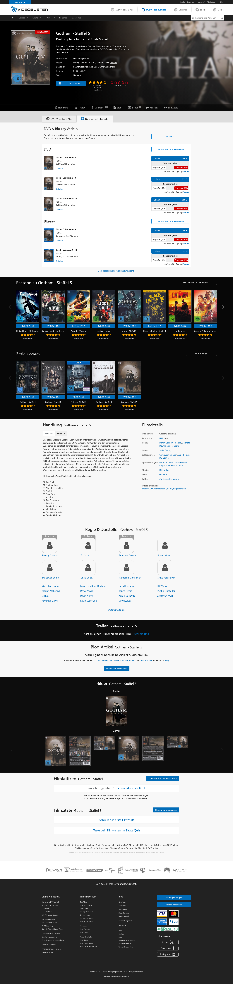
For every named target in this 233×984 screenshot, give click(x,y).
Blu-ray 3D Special (125, 921)
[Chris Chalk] (88, 567)
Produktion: (61, 58)
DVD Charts (84, 908)
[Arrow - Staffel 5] (129, 306)
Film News (122, 902)
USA (75, 58)
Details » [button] (59, 168)
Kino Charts (84, 932)
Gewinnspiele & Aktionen (51, 934)
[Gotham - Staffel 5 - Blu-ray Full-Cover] (177, 751)
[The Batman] (179, 306)
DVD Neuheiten (86, 905)
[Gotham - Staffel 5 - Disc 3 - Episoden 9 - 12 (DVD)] (49, 204)
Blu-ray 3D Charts (86, 921)
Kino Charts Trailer (86, 943)
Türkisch (181, 465)
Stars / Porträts (124, 913)
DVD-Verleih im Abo (124, 9)
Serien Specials (124, 916)
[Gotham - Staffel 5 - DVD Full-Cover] (104, 751)
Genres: (59, 70)
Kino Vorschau (85, 929)
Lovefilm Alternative (49, 944)
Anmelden (20, 2)
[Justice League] (103, 306)
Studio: (145, 470)
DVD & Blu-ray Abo (48, 919)
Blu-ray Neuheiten (86, 912)
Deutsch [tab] (49, 433)
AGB (120, 937)
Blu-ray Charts (85, 915)
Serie (75, 70)
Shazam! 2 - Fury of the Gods (205, 331)
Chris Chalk (104, 66)
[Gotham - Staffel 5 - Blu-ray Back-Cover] (153, 751)
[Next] (223, 307)
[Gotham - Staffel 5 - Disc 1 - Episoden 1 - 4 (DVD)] (49, 163)
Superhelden (184, 454)
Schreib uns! (142, 634)
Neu (48, 17)
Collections (119, 660)
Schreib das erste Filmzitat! (116, 820)
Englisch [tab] (61, 433)
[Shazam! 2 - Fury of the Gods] (205, 306)
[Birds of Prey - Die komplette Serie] (27, 306)
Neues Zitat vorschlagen (166, 810)
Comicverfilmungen (168, 454)
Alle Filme (76, 17)
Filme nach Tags (47, 952)
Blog (220, 9)
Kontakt (121, 934)
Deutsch (163, 462)
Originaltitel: (147, 433)
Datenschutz (107, 971)
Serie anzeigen (201, 353)
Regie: (59, 62)
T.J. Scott (91, 62)
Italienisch (172, 465)
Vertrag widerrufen (174, 904)
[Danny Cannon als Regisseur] (49, 545)
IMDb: (145, 479)
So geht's (63, 17)
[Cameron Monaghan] (126, 567)
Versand (186, 171)
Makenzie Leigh (91, 66)
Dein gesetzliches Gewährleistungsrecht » (116, 270)
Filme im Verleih (88, 896)
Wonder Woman (78, 331)
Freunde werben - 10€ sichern (53, 940)
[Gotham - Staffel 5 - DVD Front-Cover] (55, 751)
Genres (22, 17)
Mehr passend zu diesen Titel (195, 282)
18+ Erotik (45, 908)
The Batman (179, 331)
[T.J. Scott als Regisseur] (88, 545)
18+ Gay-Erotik (47, 912)
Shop (202, 9)
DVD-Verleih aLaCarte (156, 9)
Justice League (103, 331)
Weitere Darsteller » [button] (116, 609)
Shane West (78, 66)
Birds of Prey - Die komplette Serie (27, 331)
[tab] (59, 118)
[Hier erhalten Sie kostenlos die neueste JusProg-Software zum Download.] (168, 929)
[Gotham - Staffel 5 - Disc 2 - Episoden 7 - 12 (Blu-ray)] (49, 255)
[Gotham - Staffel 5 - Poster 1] (116, 711)
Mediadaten (138, 971)
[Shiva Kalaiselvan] (164, 567)
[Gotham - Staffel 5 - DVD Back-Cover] (80, 751)
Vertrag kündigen (174, 897)
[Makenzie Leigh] (49, 567)
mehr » (65, 52)
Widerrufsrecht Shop (126, 947)
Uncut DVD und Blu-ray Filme (52, 929)
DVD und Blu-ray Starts (103, 660)
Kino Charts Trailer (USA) (88, 946)
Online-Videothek (50, 896)
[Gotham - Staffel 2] (53, 377)
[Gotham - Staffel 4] (103, 377)
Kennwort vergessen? (196, 2)
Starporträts (130, 660)
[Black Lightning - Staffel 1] (154, 306)
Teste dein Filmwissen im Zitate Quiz (116, 830)
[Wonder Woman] (78, 306)
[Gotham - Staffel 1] (27, 377)
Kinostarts (83, 926)
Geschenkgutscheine (49, 937)
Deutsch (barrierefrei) (177, 462)
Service (122, 925)
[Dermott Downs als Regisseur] (126, 545)
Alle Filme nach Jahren (50, 915)
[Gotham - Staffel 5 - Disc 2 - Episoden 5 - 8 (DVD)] (49, 183)
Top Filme (83, 902)
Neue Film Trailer (86, 937)
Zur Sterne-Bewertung (169, 479)
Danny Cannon (80, 62)
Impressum (117, 971)
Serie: (58, 75)
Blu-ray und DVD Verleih (50, 902)
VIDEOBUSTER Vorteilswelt (51, 949)
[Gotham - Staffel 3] (78, 377)
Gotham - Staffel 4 (104, 402)
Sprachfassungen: (150, 462)
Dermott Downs (103, 62)
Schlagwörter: (148, 454)
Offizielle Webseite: (150, 485)
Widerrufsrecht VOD (126, 943)
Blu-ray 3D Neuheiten (88, 918)
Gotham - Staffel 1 (28, 402)
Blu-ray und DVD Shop (50, 905)
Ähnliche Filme (27, 338)
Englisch (163, 465)
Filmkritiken (123, 910)
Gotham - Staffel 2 (53, 402)
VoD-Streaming (47, 926)
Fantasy (82, 70)
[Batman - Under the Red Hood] (53, 306)
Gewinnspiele (146, 660)
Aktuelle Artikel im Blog (116, 668)
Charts (35, 17)
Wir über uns (95, 971)
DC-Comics (164, 457)
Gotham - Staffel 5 (129, 402)
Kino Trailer (84, 940)
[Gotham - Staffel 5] (30, 57)
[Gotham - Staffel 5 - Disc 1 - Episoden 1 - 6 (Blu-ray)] (49, 235)
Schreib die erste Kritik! (131, 788)
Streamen (183, 9)
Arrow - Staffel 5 (129, 331)
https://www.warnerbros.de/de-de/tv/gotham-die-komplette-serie (171, 488)
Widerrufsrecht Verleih (127, 940)
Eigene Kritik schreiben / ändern (162, 778)
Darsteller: (60, 66)
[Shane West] (164, 545)
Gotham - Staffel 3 (78, 402)
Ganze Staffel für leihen (170, 149)
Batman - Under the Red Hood (53, 331)
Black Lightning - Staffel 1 (154, 331)
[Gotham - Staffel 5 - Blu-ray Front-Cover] (128, 751)
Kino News (122, 905)
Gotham (77, 75)
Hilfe (120, 931)
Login (182, 2)
